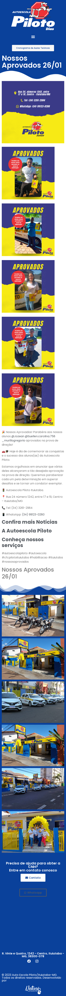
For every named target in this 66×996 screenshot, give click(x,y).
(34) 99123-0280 (33, 514)
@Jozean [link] (17, 436)
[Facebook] (29, 961)
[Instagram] (36, 961)
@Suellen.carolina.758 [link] (40, 436)
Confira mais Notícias (29, 522)
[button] (33, 37)
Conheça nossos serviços (23, 542)
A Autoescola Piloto (27, 530)
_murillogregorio (13, 440)
